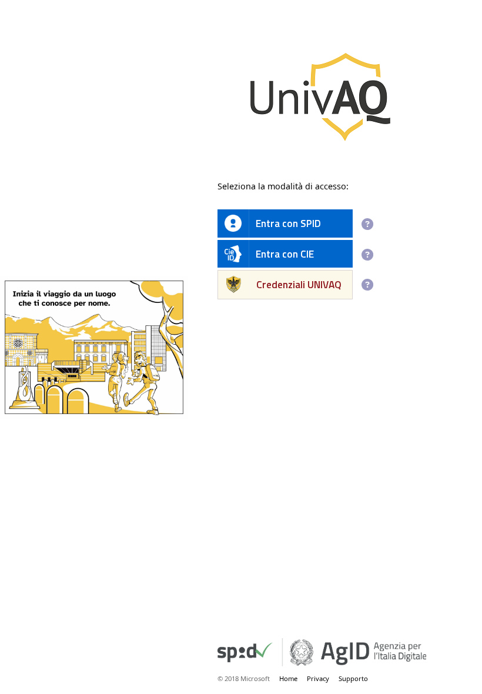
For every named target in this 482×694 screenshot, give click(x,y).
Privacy (318, 678)
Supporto (353, 678)
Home (288, 678)
